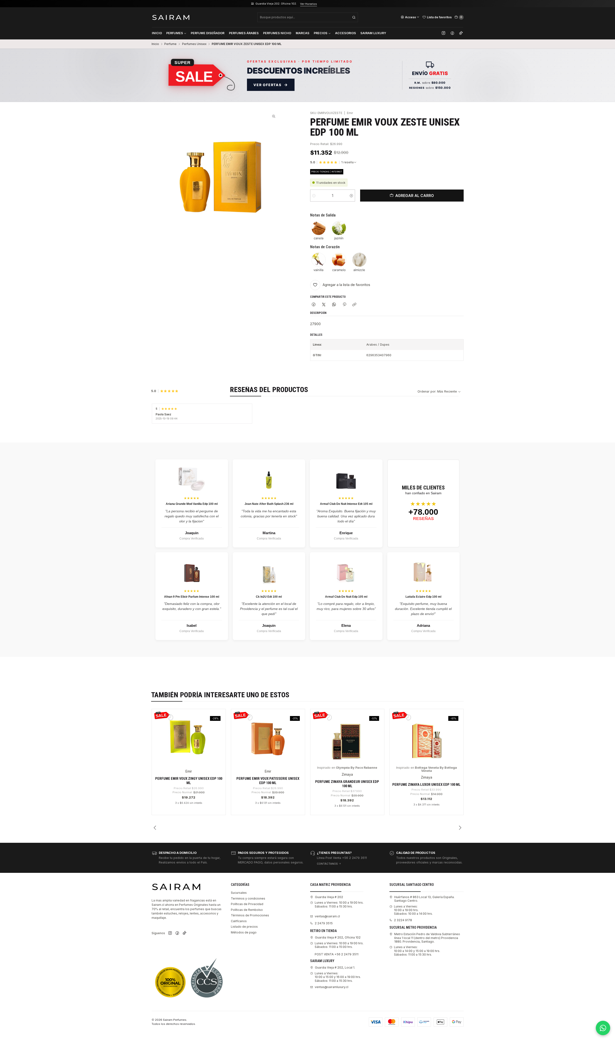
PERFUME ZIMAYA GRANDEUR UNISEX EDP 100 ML (347, 784)
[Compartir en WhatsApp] (334, 305)
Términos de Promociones (250, 915)
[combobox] (307, 17)
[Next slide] (460, 828)
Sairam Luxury (373, 33)
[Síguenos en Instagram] (443, 33)
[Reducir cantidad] (313, 195)
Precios (320, 33)
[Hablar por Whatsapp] (603, 1028)
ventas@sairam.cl (327, 916)
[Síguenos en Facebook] (452, 33)
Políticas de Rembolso (247, 910)
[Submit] (354, 17)
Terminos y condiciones (248, 898)
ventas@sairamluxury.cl (331, 987)
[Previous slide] (155, 828)
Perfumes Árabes (244, 33)
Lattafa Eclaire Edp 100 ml (423, 596)
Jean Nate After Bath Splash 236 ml (269, 504)
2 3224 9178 (403, 920)
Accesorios (345, 33)
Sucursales (239, 892)
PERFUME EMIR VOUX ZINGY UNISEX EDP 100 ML (188, 780)
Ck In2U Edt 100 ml (269, 596)
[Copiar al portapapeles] (354, 305)
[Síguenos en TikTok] (461, 33)
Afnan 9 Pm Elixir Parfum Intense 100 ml (191, 596)
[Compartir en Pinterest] (344, 305)
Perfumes (174, 33)
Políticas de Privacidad (247, 904)
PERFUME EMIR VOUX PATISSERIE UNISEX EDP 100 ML (267, 780)
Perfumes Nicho (277, 33)
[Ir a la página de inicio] (171, 17)
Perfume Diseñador (207, 33)
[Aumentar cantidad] (351, 195)
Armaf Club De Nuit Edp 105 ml (346, 596)
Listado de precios (244, 926)
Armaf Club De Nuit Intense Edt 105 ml (346, 504)
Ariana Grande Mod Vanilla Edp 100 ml (192, 504)
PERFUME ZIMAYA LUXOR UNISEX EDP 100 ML (426, 784)
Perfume (170, 44)
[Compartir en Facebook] (313, 305)
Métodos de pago (244, 932)
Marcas (302, 33)
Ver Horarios (209, 4)
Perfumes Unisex (194, 44)
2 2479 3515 (324, 923)
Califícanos (239, 921)
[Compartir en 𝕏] (323, 305)
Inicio (157, 33)
